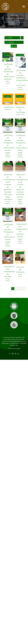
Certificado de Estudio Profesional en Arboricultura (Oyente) (9, 71)
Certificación (9, 107)
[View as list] (15, 46)
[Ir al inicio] (5, 6)
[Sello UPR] (14, 321)
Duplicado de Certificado (20, 109)
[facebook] (9, 353)
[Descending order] (22, 37)
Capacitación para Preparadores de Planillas (9, 271)
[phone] (18, 353)
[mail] (15, 353)
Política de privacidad (14, 348)
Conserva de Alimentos (20, 269)
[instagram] (12, 353)
